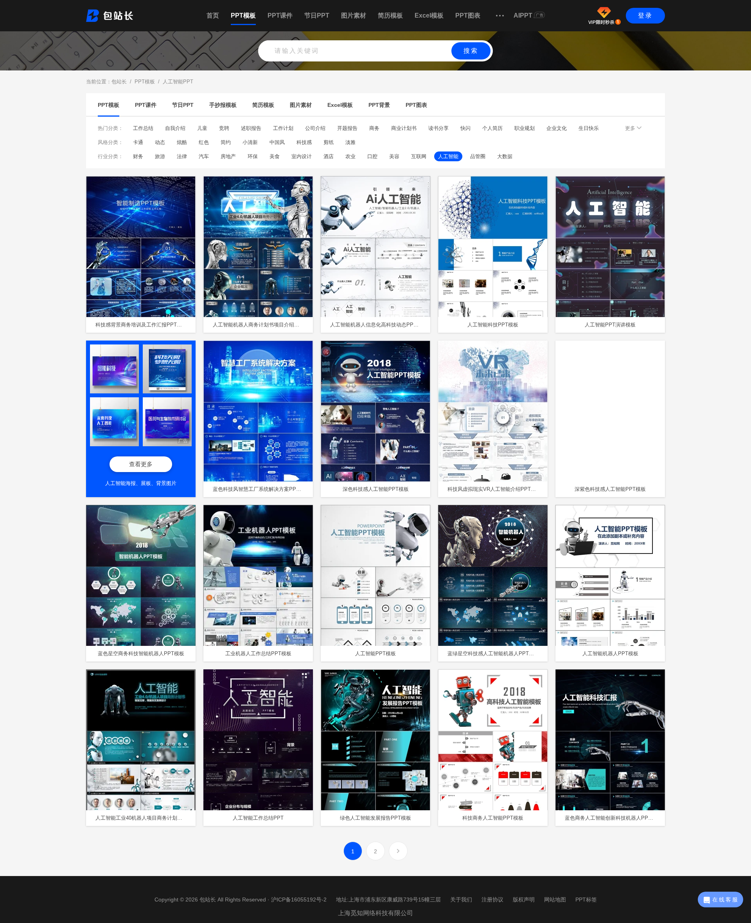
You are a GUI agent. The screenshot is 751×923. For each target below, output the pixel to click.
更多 (631, 128)
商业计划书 (404, 128)
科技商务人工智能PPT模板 (492, 818)
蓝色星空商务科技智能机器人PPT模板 (141, 653)
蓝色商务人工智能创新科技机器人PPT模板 (613, 818)
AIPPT (523, 15)
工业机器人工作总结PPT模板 (258, 653)
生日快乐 (589, 128)
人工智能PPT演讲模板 (610, 325)
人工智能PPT (178, 82)
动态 (160, 142)
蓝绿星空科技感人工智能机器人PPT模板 (493, 653)
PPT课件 (280, 15)
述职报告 (251, 128)
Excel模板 (429, 15)
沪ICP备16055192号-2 (299, 899)
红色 (204, 142)
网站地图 (555, 899)
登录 (645, 15)
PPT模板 (243, 15)
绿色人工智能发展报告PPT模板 (375, 818)
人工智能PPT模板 (375, 653)
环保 (253, 156)
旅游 (160, 156)
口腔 (372, 156)
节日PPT (316, 15)
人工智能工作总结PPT (258, 818)
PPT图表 (467, 15)
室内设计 (301, 156)
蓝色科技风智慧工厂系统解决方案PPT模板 (261, 489)
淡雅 (350, 142)
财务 (138, 156)
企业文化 (556, 128)
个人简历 (492, 128)
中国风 (277, 142)
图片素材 (353, 15)
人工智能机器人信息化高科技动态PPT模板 (378, 325)
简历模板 (390, 15)
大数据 (504, 156)
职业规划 (524, 128)
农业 (350, 156)
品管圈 (477, 156)
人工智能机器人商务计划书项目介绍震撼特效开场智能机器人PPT (263, 325)
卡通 (138, 142)
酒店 (328, 156)
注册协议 (492, 899)
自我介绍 (175, 128)
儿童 (202, 128)
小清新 (250, 142)
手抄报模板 (223, 105)
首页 (213, 15)
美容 (394, 156)
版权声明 (524, 899)
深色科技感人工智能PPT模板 (376, 489)
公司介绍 (315, 128)
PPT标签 (586, 899)
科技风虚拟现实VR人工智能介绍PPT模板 (494, 489)
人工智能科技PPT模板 (492, 325)
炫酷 (182, 142)
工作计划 (283, 128)
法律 (182, 156)
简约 (226, 142)
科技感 (304, 142)
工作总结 (143, 128)
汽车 (204, 156)
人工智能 (448, 156)
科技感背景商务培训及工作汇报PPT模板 (141, 325)
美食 (274, 156)
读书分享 (438, 128)
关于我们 (461, 899)
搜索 (471, 50)
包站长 (119, 82)
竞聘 (224, 128)
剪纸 (328, 142)
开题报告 (347, 128)
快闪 (465, 128)
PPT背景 (379, 105)
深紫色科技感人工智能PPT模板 (610, 489)
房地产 (228, 156)
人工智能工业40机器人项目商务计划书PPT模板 (145, 818)
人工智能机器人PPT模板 (610, 653)
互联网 (418, 156)
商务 (374, 128)
